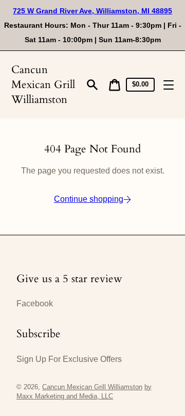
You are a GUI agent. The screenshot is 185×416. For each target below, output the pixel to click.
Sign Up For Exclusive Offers (69, 359)
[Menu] (168, 85)
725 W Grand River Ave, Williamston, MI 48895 (92, 11)
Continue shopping (88, 199)
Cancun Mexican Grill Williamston (43, 84)
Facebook (34, 303)
